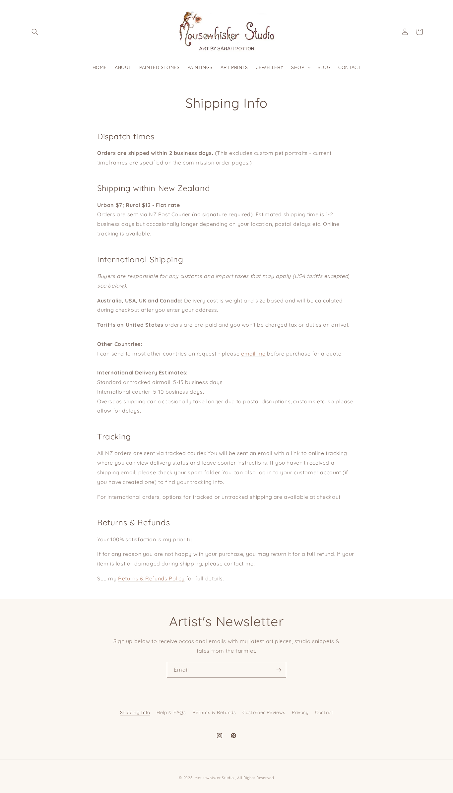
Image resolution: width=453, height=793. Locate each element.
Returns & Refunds (214, 712)
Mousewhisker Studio (214, 777)
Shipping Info (135, 712)
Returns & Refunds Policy (151, 578)
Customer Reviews (264, 712)
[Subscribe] (278, 670)
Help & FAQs (171, 712)
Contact (324, 712)
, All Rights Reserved (254, 777)
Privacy (300, 712)
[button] (35, 32)
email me (253, 353)
